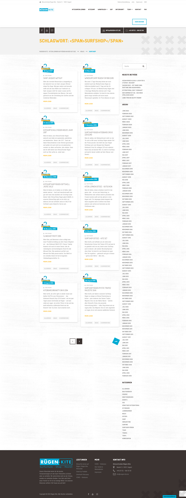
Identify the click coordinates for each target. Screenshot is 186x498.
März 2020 (126, 122)
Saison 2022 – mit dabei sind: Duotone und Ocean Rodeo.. (132, 86)
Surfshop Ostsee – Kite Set (96, 238)
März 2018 (125, 147)
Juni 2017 (125, 152)
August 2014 (126, 238)
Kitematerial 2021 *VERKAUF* (132, 90)
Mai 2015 (125, 213)
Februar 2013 (127, 287)
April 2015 (125, 216)
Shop (124, 419)
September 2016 (127, 174)
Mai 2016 (125, 180)
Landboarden (127, 411)
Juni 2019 (125, 130)
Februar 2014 (126, 254)
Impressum (139, 2)
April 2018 (125, 144)
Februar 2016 (127, 188)
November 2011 (127, 329)
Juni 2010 (125, 367)
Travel (124, 433)
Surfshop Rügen (128, 427)
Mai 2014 (125, 246)
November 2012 (127, 296)
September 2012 (127, 301)
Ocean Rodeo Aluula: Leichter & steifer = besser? (133, 82)
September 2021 (127, 116)
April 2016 (125, 183)
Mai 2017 (125, 155)
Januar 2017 (126, 166)
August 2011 (126, 337)
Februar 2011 (126, 354)
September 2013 (127, 268)
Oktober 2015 (127, 199)
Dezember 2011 (127, 326)
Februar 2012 (127, 320)
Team (129, 9)
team (124, 430)
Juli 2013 (125, 274)
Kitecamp (91, 9)
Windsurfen (126, 438)
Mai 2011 (125, 345)
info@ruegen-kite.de (123, 474)
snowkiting (126, 422)
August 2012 (126, 304)
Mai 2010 (125, 370)
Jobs (133, 2)
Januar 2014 (126, 257)
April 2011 (125, 348)
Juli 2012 (125, 307)
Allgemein (47, 108)
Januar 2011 (126, 356)
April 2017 (125, 158)
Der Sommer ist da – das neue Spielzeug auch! (132, 94)
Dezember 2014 (127, 227)
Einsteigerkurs (127, 397)
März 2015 (125, 218)
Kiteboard (126, 408)
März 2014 (125, 251)
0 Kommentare (63, 108)
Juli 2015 (125, 207)
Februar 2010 (127, 376)
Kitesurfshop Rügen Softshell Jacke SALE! (56, 185)
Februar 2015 (127, 221)
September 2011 (127, 334)
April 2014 (125, 249)
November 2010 (127, 362)
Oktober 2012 (127, 298)
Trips (124, 436)
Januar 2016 (126, 191)
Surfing (125, 425)
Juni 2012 (125, 309)
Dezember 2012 (127, 293)
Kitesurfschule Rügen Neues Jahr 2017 (58, 131)
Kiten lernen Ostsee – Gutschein (98, 186)
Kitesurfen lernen (78, 9)
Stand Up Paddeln (81, 472)
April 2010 (125, 373)
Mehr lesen (50, 101)
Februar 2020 (127, 125)
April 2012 (125, 315)
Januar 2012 (126, 323)
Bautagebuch (127, 391)
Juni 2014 (125, 243)
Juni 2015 (125, 210)
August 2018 (126, 136)
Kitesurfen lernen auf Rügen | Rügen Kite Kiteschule (82, 466)
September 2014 (127, 235)
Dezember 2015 (127, 194)
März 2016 (125, 185)
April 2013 (125, 282)
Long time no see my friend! (131, 98)
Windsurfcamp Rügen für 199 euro (99, 78)
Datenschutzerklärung (124, 2)
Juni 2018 (125, 141)
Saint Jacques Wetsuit (52, 78)
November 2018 (127, 133)
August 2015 (126, 205)
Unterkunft (119, 9)
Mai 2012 (125, 312)
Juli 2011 (125, 340)
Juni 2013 (125, 276)
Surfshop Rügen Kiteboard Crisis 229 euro (99, 133)
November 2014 (127, 229)
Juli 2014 (125, 240)
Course (124, 394)
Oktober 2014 (127, 232)
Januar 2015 (126, 224)
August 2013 (126, 271)
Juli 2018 (125, 138)
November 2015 (127, 196)
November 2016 (127, 171)
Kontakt (138, 9)
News (55, 108)
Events (124, 400)
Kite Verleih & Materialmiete (99, 468)
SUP (111, 9)
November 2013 (127, 263)
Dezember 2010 (127, 359)
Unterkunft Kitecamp (82, 474)
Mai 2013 (125, 279)
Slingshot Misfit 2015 (52, 236)
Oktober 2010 (127, 365)
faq (123, 403)
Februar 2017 (127, 163)
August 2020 (126, 119)
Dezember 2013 (127, 260)
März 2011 (125, 351)
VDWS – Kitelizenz (82, 477)
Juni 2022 (125, 111)
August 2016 (126, 177)
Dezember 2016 (127, 169)
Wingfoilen (102, 9)
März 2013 (125, 285)
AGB (145, 2)
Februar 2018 (127, 149)
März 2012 (125, 318)
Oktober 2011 (126, 332)
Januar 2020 (126, 127)
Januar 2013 (126, 290)
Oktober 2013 (127, 265)
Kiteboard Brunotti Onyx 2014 (55, 290)
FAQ (145, 9)
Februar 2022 (127, 114)
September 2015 (127, 202)
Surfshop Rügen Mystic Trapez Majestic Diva (98, 289)
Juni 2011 (125, 343)
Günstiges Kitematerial (130, 405)
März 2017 (125, 160)
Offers (124, 416)
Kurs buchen (139, 22)
